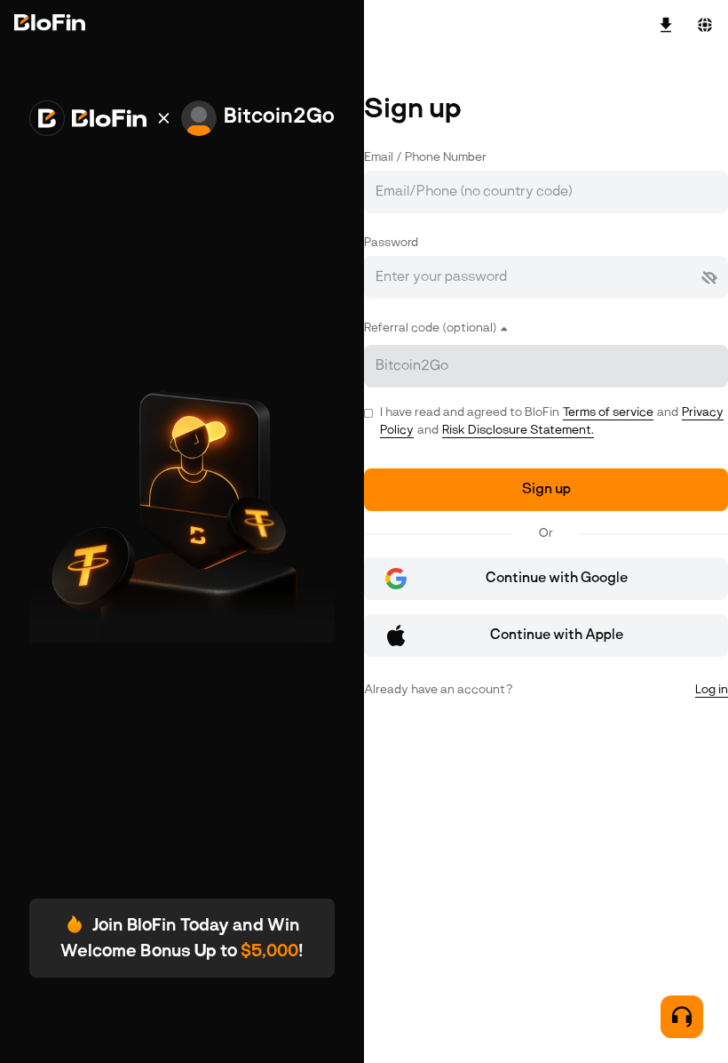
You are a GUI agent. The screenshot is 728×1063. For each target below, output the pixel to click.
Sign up (546, 490)
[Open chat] (682, 1016)
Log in (711, 690)
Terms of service (608, 413)
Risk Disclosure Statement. (518, 430)
